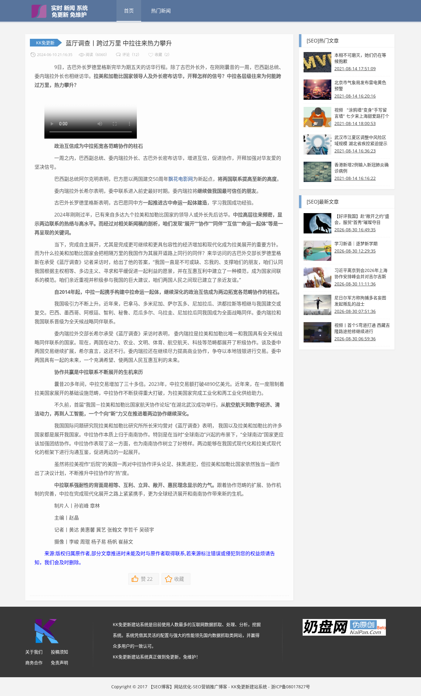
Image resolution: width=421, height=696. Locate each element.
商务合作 (34, 663)
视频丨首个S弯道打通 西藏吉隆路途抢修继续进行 (362, 328)
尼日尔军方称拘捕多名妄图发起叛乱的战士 (360, 301)
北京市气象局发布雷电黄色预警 (360, 85)
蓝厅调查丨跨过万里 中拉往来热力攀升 (119, 43)
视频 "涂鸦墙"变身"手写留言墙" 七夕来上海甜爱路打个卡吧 (361, 113)
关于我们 (34, 652)
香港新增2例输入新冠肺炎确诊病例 (361, 168)
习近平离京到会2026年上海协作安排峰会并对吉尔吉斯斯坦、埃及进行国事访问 (360, 273)
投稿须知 (59, 652)
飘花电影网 (180, 179)
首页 (129, 10)
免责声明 (59, 663)
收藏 (179, 579)
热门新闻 (161, 10)
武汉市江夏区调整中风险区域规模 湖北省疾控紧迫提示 (360, 140)
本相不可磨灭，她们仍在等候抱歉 (360, 58)
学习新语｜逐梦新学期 (356, 243)
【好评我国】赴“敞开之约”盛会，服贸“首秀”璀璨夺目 (361, 219)
